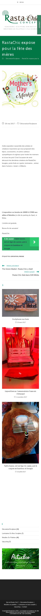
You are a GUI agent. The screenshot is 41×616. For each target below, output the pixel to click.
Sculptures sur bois (20, 319)
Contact (24, 607)
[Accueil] (3, 58)
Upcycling (5, 541)
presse (21, 256)
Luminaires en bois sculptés (11, 533)
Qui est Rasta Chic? (12, 602)
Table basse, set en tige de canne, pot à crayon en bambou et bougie (20, 467)
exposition (14, 256)
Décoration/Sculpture (28, 123)
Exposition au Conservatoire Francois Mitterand (20, 392)
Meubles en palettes (9, 537)
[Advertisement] (20, 190)
